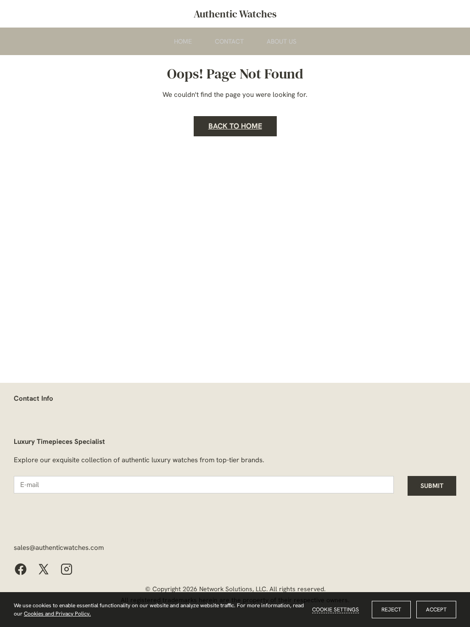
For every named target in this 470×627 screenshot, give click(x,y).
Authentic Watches (235, 14)
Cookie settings (335, 609)
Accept (436, 609)
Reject (391, 609)
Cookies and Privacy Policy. (57, 613)
